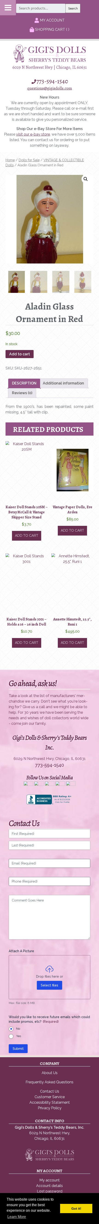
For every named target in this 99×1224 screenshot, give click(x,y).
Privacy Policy (49, 1108)
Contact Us (49, 1091)
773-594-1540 (52, 81)
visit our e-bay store (33, 134)
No (18, 1028)
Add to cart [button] (26, 535)
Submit (18, 1048)
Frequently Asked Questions (49, 1082)
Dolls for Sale (29, 160)
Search (73, 8)
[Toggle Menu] (8, 7)
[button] (86, 179)
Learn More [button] (16, 1217)
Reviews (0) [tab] (22, 393)
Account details (49, 1186)
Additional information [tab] (63, 383)
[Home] (49, 61)
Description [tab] (24, 383)
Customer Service (50, 1097)
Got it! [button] (76, 1208)
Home (10, 160)
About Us (50, 1073)
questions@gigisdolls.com (49, 88)
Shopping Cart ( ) (51, 29)
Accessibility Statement (49, 1102)
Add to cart (19, 354)
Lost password (49, 1191)
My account (49, 1180)
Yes (18, 1036)
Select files (49, 985)
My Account (52, 20)
